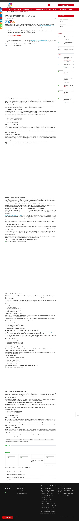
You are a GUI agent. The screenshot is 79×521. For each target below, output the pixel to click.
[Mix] (1, 23)
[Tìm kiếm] (49, 5)
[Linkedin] (9, 22)
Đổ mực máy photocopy (28, 9)
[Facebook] (1, 8)
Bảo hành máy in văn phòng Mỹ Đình (15, 439)
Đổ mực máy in (17, 9)
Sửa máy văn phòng (53, 9)
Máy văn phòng (63, 9)
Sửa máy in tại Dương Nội (10, 467)
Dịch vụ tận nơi (20, 488)
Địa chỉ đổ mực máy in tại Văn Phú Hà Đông (16, 474)
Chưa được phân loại (64, 19)
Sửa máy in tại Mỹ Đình (24, 441)
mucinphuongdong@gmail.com (49, 513)
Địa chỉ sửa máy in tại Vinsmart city (14, 479)
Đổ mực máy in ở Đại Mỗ (49, 465)
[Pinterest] (11, 22)
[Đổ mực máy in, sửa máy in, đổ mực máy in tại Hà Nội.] (10, 5)
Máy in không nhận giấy (38, 439)
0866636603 (65, 5)
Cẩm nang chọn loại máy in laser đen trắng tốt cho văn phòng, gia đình (69, 49)
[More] (13, 22)
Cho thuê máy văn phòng (22, 493)
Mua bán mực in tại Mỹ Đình (48, 439)
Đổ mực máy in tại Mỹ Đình (28, 439)
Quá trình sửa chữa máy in (47, 332)
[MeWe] (1, 20)
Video (61, 29)
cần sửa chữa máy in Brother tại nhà (39, 40)
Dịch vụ (70, 9)
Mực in (10, 9)
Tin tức (61, 26)
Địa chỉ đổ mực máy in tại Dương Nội (14, 471)
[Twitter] (6, 22)
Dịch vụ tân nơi (63, 24)
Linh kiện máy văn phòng (41, 9)
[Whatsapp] (1, 25)
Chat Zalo (77, 415)
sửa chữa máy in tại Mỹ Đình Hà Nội (12, 441)
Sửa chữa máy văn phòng (22, 490)
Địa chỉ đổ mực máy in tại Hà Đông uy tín (15, 477)
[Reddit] (1, 13)
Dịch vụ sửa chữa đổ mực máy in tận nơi (14, 215)
